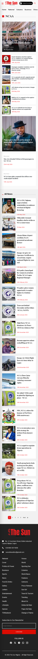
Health (4, 601)
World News (25, 574)
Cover (4, 562)
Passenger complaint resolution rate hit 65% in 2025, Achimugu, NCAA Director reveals (23, 68)
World (23, 562)
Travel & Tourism (27, 593)
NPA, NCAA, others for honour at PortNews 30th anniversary (25, 413)
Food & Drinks (7, 582)
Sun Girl (24, 590)
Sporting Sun (26, 566)
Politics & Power (8, 566)
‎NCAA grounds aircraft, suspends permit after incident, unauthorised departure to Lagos (23, 79)
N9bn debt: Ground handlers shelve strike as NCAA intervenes (26, 220)
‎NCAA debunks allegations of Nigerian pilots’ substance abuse (25, 500)
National (11, 10)
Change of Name (27, 613)
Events (4, 597)
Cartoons (24, 582)
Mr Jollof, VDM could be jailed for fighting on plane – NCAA (25, 395)
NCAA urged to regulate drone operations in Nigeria (26, 448)
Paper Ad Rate (26, 609)
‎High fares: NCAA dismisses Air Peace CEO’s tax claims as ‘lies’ (25, 325)
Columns (19, 10)
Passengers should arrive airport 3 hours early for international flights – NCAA (18, 142)
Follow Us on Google (27, 3)
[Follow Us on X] (15, 643)
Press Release (26, 586)
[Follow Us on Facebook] (11, 643)
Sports (4, 574)
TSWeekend (6, 613)
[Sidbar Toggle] (2, 3)
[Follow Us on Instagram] (27, 643)
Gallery (4, 586)
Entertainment (7, 593)
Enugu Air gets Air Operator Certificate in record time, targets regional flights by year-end (25, 257)
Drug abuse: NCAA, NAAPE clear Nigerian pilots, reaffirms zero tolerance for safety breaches (25, 485)
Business (28, 10)
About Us (24, 601)
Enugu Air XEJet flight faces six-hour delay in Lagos (25, 360)
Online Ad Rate (26, 605)
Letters (4, 590)
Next (24, 517)
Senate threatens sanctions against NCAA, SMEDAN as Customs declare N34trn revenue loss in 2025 (22, 58)
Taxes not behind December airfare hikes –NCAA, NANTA (25, 308)
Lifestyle (5, 605)
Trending (24, 597)
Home (4, 10)
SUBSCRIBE (19, 631)
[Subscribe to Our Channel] (19, 643)
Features (24, 578)
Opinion (4, 609)
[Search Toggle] (35, 3)
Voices (23, 559)
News (4, 578)
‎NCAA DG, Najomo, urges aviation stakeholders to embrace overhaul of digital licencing (26, 205)
